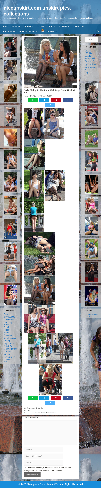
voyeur (7, 354)
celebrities (9, 319)
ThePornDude (50, 32)
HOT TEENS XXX (91, 68)
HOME (5, 26)
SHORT (40, 26)
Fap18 (88, 73)
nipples (7, 327)
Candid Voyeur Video (91, 57)
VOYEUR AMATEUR (28, 32)
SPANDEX (29, 26)
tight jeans (9, 343)
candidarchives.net (91, 315)
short (6, 332)
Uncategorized (31, 408)
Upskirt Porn (90, 64)
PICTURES (64, 26)
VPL (6, 362)
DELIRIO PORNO (89, 52)
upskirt (40, 408)
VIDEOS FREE (8, 32)
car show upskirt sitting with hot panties (41, 413)
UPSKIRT (15, 26)
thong (28, 410)
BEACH (51, 26)
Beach (7, 314)
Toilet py (8, 346)
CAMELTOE (9, 317)
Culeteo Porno (91, 61)
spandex (8, 335)
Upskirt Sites (78, 26)
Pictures (8, 330)
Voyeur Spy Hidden (9, 358)
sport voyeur (10, 338)
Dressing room (8, 323)
